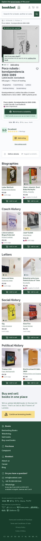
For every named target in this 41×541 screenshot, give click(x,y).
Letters (7, 254)
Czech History (11, 209)
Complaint (6, 451)
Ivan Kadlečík (19, 78)
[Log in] (29, 7)
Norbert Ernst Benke (9, 189)
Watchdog (6, 434)
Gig (3, 324)
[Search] (36, 14)
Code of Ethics (20, 531)
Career (5, 464)
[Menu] (37, 7)
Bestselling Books (9, 430)
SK (8, 536)
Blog (4, 467)
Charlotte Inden (7, 280)
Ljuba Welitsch (7, 187)
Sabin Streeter (7, 326)
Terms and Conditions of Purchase (20, 520)
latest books (15, 2)
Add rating (14, 65)
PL (37, 536)
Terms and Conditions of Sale (20, 523)
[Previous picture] (5, 46)
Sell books (6, 437)
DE (15, 536)
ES (19, 536)
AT (12, 536)
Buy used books (8, 440)
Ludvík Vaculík (7, 78)
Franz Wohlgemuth (8, 371)
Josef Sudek (28, 233)
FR (29, 536)
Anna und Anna (7, 278)
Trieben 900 (7, 369)
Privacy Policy (20, 527)
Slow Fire (27, 324)
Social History (11, 300)
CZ (4, 536)
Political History (12, 345)
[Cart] (33, 7)
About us (6, 461)
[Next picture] (36, 46)
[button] (20, 44)
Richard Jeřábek (7, 237)
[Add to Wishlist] (37, 69)
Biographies (10, 163)
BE (33, 536)
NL (26, 536)
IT (22, 536)
